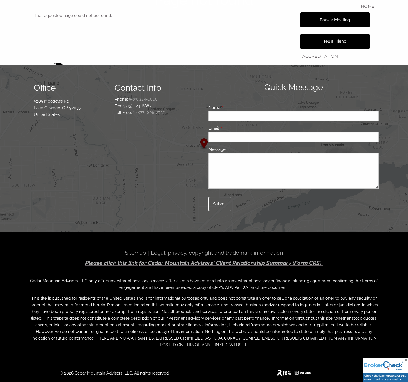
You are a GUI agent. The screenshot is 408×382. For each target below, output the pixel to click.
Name (234, 107)
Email (233, 128)
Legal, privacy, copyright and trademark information (217, 252)
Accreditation (320, 56)
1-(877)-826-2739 (149, 112)
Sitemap (135, 252)
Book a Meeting (335, 19)
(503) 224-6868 (143, 99)
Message (237, 149)
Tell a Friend (334, 41)
